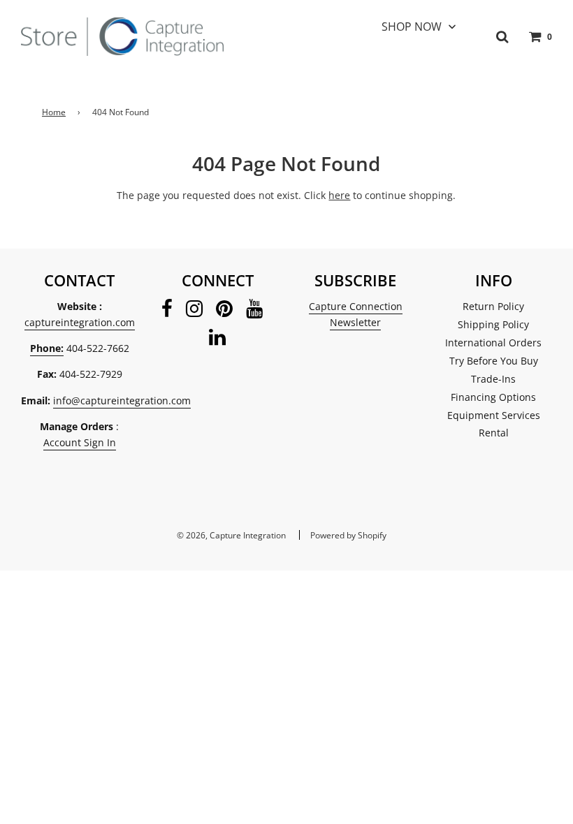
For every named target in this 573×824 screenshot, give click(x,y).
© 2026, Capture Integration (231, 535)
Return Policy (493, 306)
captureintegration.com (79, 322)
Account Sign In (79, 442)
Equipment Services (493, 415)
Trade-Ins (493, 378)
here (339, 195)
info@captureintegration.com (122, 400)
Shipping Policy (493, 324)
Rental (494, 432)
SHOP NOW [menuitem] (412, 26)
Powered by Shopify (348, 535)
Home (54, 112)
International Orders (493, 342)
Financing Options (493, 397)
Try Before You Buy (493, 360)
